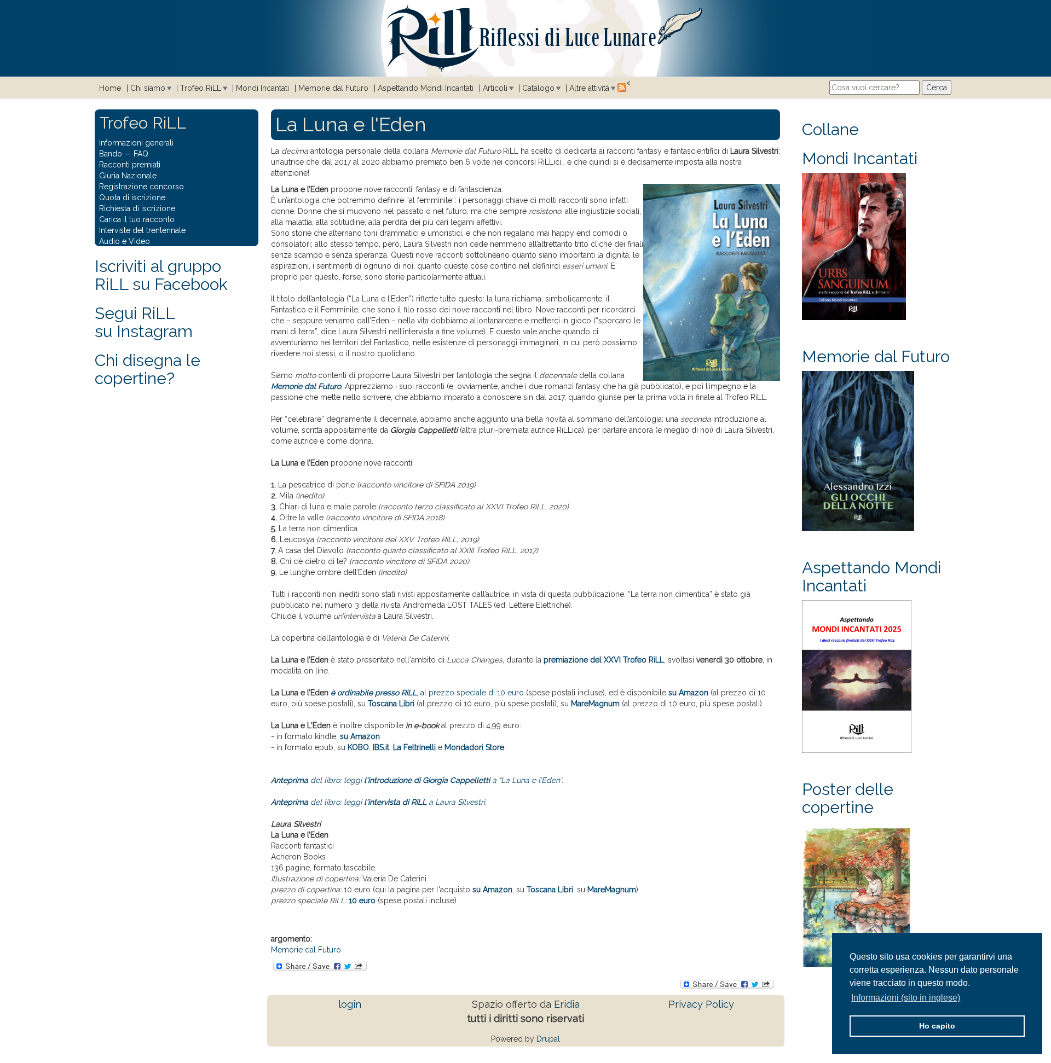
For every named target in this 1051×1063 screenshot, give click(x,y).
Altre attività (589, 88)
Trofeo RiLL (200, 88)
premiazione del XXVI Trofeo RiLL (604, 659)
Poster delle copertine (847, 798)
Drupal (548, 1039)
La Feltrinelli (414, 747)
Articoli (495, 88)
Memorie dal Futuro (333, 88)
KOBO (358, 747)
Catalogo (538, 88)
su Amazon (688, 692)
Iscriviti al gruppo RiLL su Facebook (161, 275)
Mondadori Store (474, 747)
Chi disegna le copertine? (147, 369)
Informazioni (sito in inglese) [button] (905, 997)
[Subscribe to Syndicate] (621, 87)
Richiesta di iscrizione (137, 208)
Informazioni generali (136, 142)
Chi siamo (147, 88)
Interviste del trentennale (142, 230)
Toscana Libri (391, 703)
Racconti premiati (129, 164)
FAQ (141, 153)
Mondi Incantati (262, 88)
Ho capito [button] (937, 1025)
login (349, 1004)
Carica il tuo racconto (137, 219)
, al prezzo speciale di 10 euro (427, 692)
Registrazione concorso (141, 186)
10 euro (362, 900)
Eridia (567, 1004)
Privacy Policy (701, 1004)
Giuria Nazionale (128, 175)
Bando (110, 153)
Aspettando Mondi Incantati (425, 88)
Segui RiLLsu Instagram (144, 322)
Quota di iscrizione (132, 197)
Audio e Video (124, 241)
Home (110, 88)
